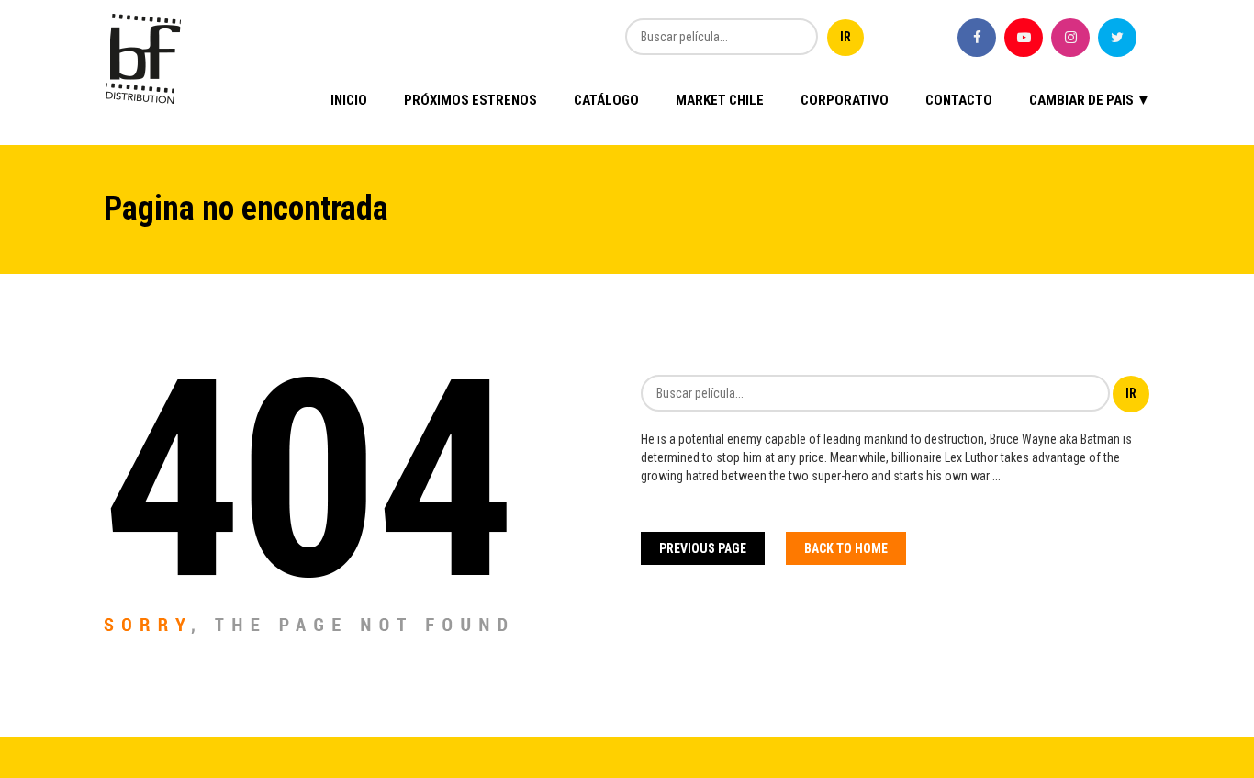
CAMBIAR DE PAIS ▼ (1089, 100)
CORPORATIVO (845, 100)
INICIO (348, 100)
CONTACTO (958, 100)
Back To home (846, 548)
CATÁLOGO (606, 100)
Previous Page (702, 548)
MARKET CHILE (720, 100)
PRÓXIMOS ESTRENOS (470, 100)
